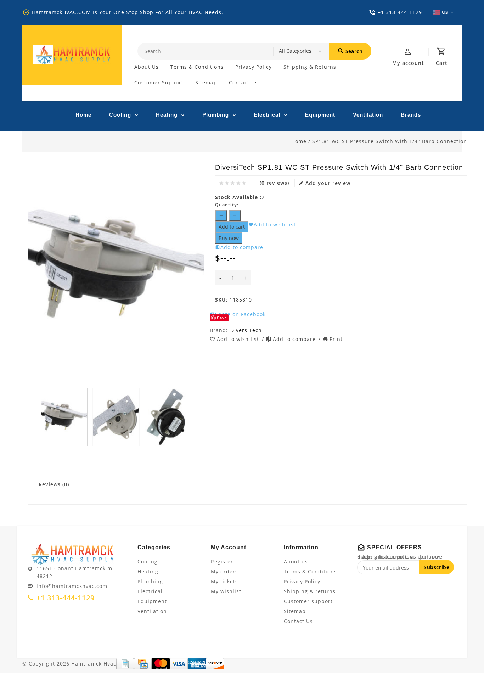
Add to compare (295, 339)
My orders (224, 571)
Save (222, 317)
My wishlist (226, 591)
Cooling (120, 115)
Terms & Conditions (197, 66)
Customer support (159, 82)
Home (83, 115)
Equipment (320, 115)
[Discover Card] (215, 663)
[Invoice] (125, 663)
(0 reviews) (274, 182)
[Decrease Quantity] (235, 215)
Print (336, 339)
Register (222, 561)
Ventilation (368, 115)
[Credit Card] (143, 663)
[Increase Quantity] (221, 215)
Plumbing (215, 115)
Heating (167, 115)
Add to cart (232, 226)
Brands (411, 115)
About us (146, 66)
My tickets (224, 581)
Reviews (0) (54, 484)
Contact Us (243, 82)
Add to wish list (239, 339)
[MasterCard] (161, 663)
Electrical (267, 115)
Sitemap (206, 82)
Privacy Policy (253, 66)
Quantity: (226, 205)
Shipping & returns (309, 66)
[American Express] (197, 663)
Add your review (327, 183)
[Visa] (179, 663)
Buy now (229, 238)
